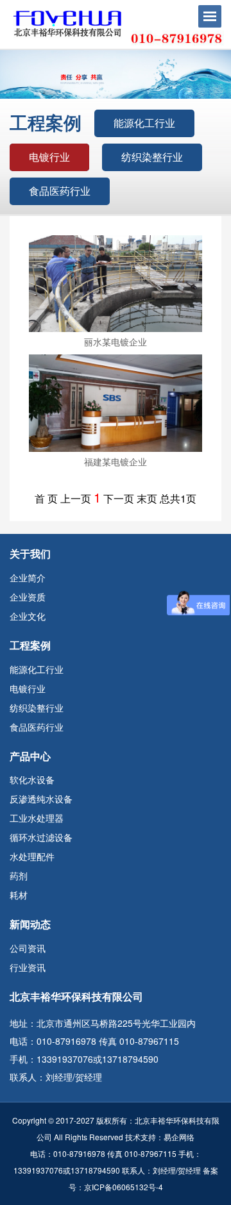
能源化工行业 (144, 122)
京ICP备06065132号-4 (123, 1186)
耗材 (19, 894)
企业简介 (28, 577)
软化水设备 (32, 779)
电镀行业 (49, 156)
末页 (147, 498)
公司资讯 (28, 948)
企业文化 (28, 616)
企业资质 (28, 596)
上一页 (75, 498)
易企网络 (179, 1136)
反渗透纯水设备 (41, 798)
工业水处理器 (37, 817)
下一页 (118, 498)
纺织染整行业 (152, 156)
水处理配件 (32, 856)
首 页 (46, 498)
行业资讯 (28, 967)
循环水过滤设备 (41, 837)
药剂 (19, 875)
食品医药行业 (59, 190)
